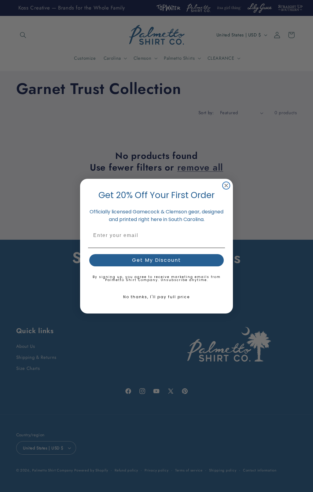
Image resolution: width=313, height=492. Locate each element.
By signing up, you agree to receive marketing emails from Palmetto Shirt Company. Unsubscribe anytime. (157, 278)
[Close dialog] (226, 185)
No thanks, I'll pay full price (156, 296)
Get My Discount (156, 260)
